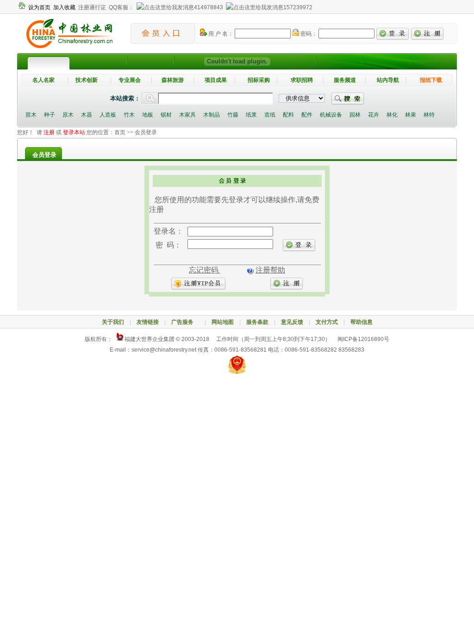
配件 (306, 115)
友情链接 (148, 322)
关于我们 (113, 322)
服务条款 (257, 322)
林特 (429, 115)
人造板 (108, 115)
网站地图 (223, 322)
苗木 (31, 115)
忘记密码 (204, 270)
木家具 (187, 115)
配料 (288, 115)
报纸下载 (431, 80)
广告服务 (185, 322)
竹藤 (232, 115)
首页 (119, 132)
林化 (392, 115)
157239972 (297, 7)
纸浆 (251, 115)
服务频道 (345, 80)
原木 (68, 115)
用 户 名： (220, 34)
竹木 (129, 115)
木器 (86, 115)
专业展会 (129, 80)
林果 (410, 115)
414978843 (208, 7)
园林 (355, 115)
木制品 (211, 115)
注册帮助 (270, 270)
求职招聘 (302, 80)
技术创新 (86, 80)
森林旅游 (173, 80)
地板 (147, 115)
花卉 (373, 115)
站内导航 (388, 80)
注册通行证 (92, 7)
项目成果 (216, 80)
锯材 (166, 115)
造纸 (269, 115)
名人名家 (43, 80)
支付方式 (327, 322)
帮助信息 (361, 322)
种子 (49, 115)
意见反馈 (292, 322)
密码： (308, 34)
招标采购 (259, 80)
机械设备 (331, 115)
